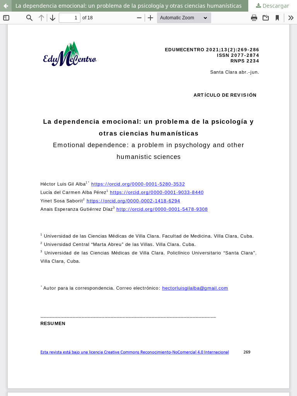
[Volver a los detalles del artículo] (6, 6)
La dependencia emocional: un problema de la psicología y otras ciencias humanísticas (128, 5)
